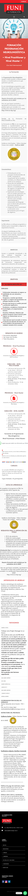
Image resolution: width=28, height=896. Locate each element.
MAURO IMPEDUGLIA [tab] (5, 684)
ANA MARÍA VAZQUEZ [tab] (5, 678)
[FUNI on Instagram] (6, 881)
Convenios (6, 863)
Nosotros (6, 848)
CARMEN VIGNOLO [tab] (5, 693)
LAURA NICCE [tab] (4, 687)
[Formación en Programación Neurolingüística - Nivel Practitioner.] (14, 351)
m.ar (23, 709)
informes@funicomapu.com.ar (11, 830)
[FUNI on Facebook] (3, 881)
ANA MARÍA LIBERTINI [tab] (5, 690)
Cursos (5, 852)
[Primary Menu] (14, 17)
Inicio (4, 845)
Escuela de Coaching (8, 860)
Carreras (5, 856)
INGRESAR (23, 1)
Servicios (5, 867)
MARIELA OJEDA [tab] (4, 627)
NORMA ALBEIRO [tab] (5, 696)
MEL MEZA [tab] (3, 681)
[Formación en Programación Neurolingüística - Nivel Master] (14, 398)
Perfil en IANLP (19, 145)
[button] (25, 893)
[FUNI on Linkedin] (9, 881)
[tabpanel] (14, 652)
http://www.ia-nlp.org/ (9, 110)
